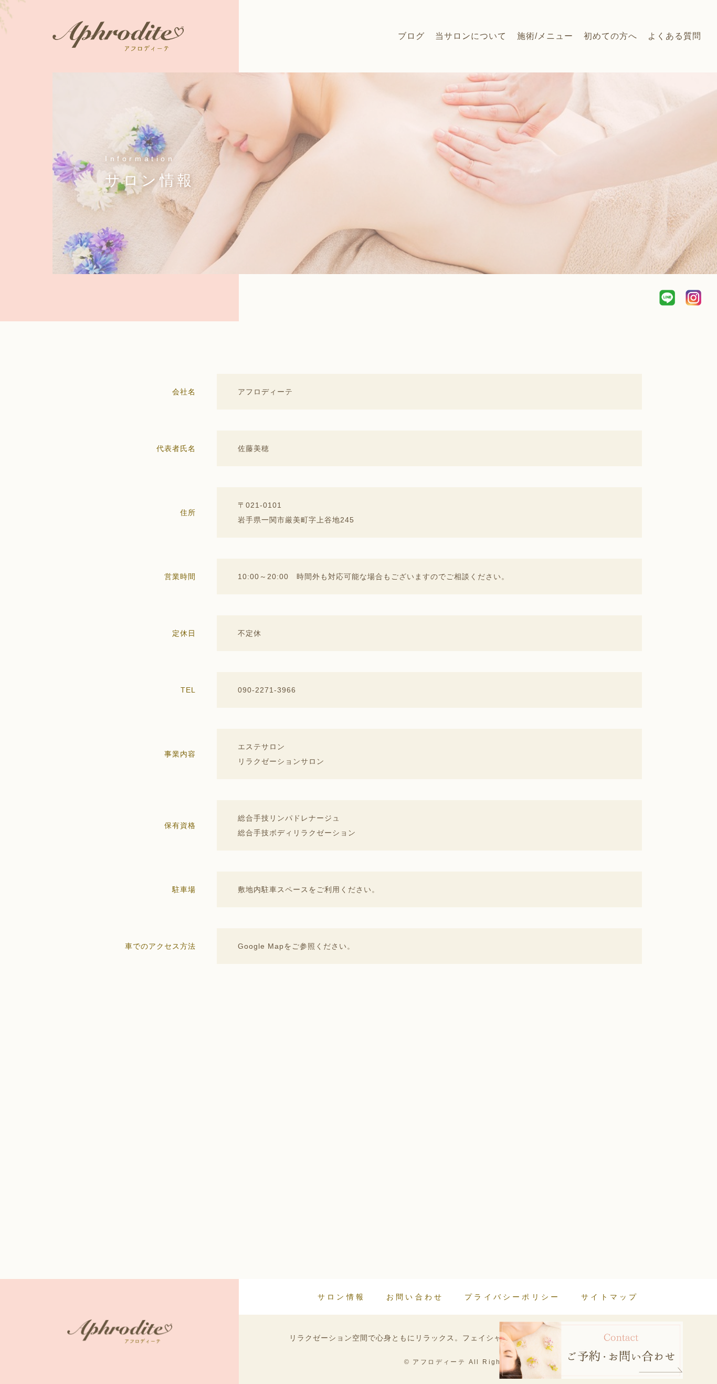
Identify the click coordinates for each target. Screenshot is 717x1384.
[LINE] (667, 298)
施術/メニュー (545, 36)
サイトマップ (609, 1297)
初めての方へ (610, 36)
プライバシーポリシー (512, 1297)
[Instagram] (693, 298)
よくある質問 (674, 36)
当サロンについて (471, 36)
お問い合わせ (415, 1297)
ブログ (411, 36)
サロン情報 (341, 1297)
